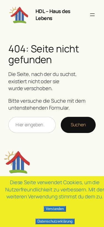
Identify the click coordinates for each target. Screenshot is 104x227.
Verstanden (55, 209)
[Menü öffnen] (92, 14)
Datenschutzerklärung (54, 221)
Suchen (78, 125)
